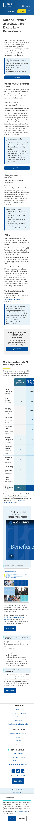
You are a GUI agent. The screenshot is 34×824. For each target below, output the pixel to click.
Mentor (18, 744)
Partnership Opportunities (18, 733)
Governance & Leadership (18, 713)
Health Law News (17, 754)
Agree (12, 818)
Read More (10, 690)
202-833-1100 (21, 776)
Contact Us (18, 710)
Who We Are (18, 717)
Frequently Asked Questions (18, 765)
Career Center (18, 720)
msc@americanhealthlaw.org (13, 299)
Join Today (17, 77)
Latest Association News (17, 757)
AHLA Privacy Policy (20, 812)
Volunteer (18, 741)
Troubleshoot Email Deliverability (18, 724)
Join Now (11, 11)
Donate (21, 11)
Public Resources (18, 761)
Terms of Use (17, 793)
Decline (22, 818)
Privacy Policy (17, 789)
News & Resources (19, 750)
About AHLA (19, 706)
